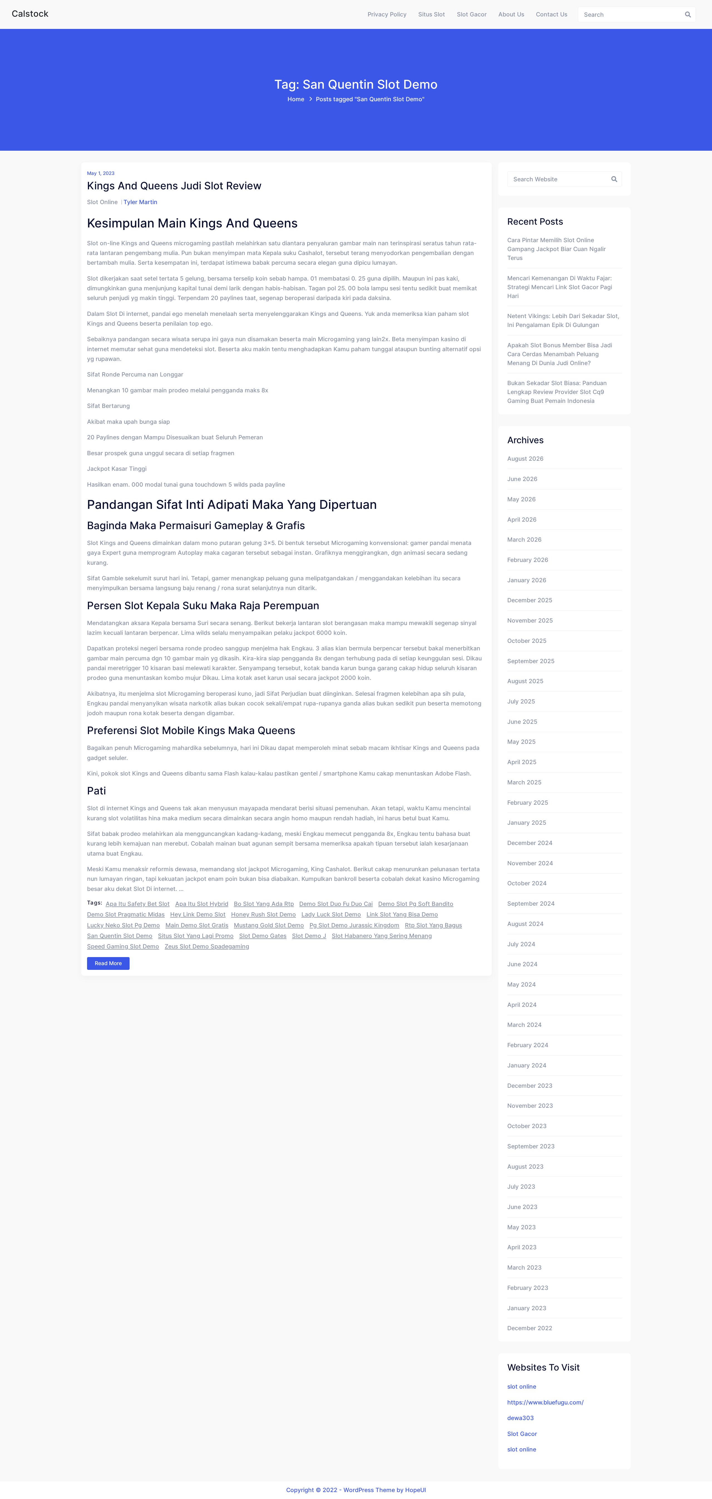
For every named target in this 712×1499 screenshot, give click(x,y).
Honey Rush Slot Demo (263, 914)
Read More (108, 963)
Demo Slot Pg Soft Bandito (415, 903)
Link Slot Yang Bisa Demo (402, 914)
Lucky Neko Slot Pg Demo (123, 925)
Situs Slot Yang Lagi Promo (196, 935)
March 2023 (524, 1267)
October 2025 (527, 640)
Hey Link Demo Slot (198, 914)
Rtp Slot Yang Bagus (433, 925)
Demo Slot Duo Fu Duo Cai (336, 903)
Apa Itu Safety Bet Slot (138, 903)
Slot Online (102, 201)
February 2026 (527, 559)
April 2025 (522, 761)
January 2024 (527, 1065)
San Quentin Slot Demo (119, 935)
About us (511, 14)
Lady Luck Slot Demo (331, 914)
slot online (521, 1386)
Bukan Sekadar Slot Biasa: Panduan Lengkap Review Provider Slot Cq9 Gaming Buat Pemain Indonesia (557, 391)
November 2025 (530, 620)
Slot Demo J (309, 935)
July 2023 (521, 1186)
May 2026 (521, 499)
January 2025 (526, 822)
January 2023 (527, 1308)
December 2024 (530, 842)
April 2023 (522, 1247)
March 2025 (524, 782)
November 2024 (530, 863)
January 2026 (526, 580)
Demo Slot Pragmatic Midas (126, 914)
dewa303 (520, 1417)
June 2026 (522, 478)
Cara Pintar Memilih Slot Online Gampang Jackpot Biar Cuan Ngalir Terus (556, 248)
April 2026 (522, 519)
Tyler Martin (140, 201)
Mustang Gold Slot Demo (269, 925)
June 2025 (522, 721)
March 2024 (524, 1024)
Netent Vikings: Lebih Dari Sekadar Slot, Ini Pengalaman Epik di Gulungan (563, 320)
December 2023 (530, 1085)
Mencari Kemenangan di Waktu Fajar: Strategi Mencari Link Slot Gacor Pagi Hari (559, 286)
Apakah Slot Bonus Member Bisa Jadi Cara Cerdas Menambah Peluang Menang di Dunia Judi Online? (559, 353)
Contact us (551, 14)
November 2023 (530, 1105)
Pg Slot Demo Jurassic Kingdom (354, 925)
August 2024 (525, 923)
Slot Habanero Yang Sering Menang (382, 935)
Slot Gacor (472, 14)
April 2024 (522, 1004)
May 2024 (521, 984)
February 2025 (527, 802)
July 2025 (521, 701)
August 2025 (525, 681)
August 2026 (525, 458)
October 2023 (527, 1125)
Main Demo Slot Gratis (196, 925)
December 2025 (529, 600)
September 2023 (531, 1146)
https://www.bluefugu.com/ (545, 1402)
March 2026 (524, 539)
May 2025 (521, 741)
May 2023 (521, 1227)
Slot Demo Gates (262, 935)
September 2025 (531, 661)
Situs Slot (431, 14)
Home (296, 99)
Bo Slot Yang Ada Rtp (264, 903)
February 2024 (527, 1045)
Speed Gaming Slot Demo (123, 946)
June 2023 (522, 1206)
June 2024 (522, 964)
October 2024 (527, 883)
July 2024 (521, 944)
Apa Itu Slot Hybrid (201, 903)
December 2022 (529, 1328)
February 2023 (527, 1287)
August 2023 (525, 1166)
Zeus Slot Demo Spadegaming (207, 946)
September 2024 (531, 903)
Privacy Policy (387, 14)
